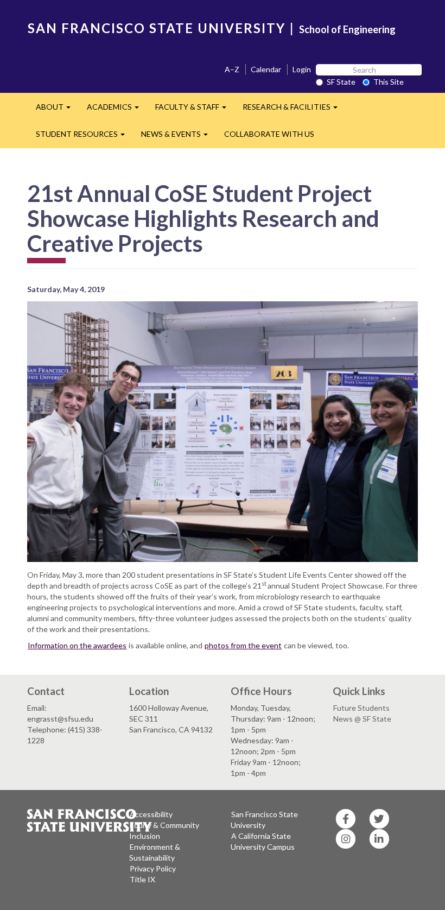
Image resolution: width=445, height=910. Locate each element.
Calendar (266, 69)
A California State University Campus (263, 841)
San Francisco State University (264, 820)
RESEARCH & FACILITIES (294, 110)
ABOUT (57, 110)
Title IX (142, 879)
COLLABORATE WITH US (269, 133)
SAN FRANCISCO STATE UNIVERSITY (156, 28)
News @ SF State (362, 718)
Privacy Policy (153, 868)
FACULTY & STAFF (194, 110)
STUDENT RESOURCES (84, 137)
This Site (388, 81)
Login (302, 69)
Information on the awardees (77, 645)
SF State (341, 81)
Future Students (361, 707)
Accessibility (151, 814)
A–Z (232, 69)
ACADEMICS (117, 110)
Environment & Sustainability (154, 852)
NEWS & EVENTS (178, 137)
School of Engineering (347, 29)
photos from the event (243, 645)
